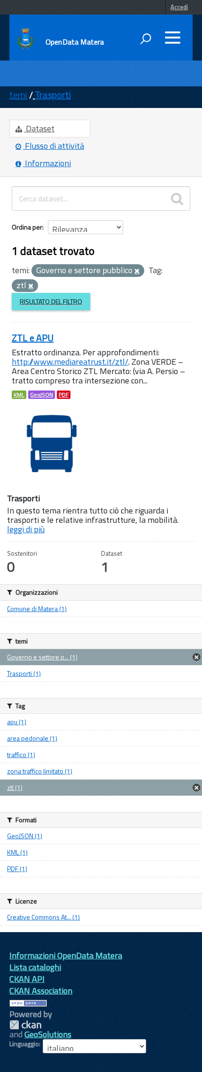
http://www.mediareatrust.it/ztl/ (70, 361)
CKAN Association (40, 990)
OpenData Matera (75, 42)
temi (18, 94)
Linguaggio (24, 1044)
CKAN (25, 1025)
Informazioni (47, 163)
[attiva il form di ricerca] (145, 38)
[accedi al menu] (172, 37)
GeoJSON (41, 395)
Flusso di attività (53, 145)
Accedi (179, 7)
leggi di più (26, 529)
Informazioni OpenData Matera (65, 955)
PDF (64, 395)
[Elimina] (137, 271)
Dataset (39, 128)
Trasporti (53, 94)
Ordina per (27, 227)
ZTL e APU (33, 337)
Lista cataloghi (35, 967)
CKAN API (27, 978)
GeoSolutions (47, 1034)
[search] (177, 198)
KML (19, 395)
